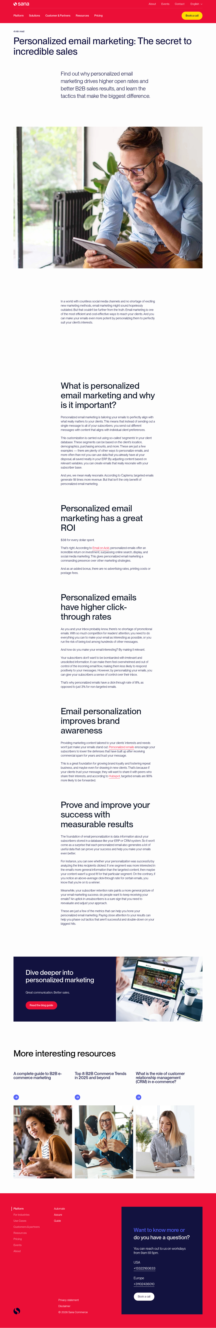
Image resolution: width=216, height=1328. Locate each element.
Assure (58, 1214)
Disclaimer (64, 1306)
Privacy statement (68, 1300)
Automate (59, 1208)
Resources (82, 15)
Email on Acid (100, 548)
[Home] (21, 4)
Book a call (192, 15)
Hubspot (114, 776)
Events (165, 4)
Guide (57, 1220)
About (152, 4)
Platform (19, 15)
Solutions (34, 15)
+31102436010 (144, 1284)
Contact (179, 4)
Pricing (98, 15)
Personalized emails (121, 747)
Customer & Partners (57, 15)
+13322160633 (144, 1268)
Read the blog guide (41, 1005)
